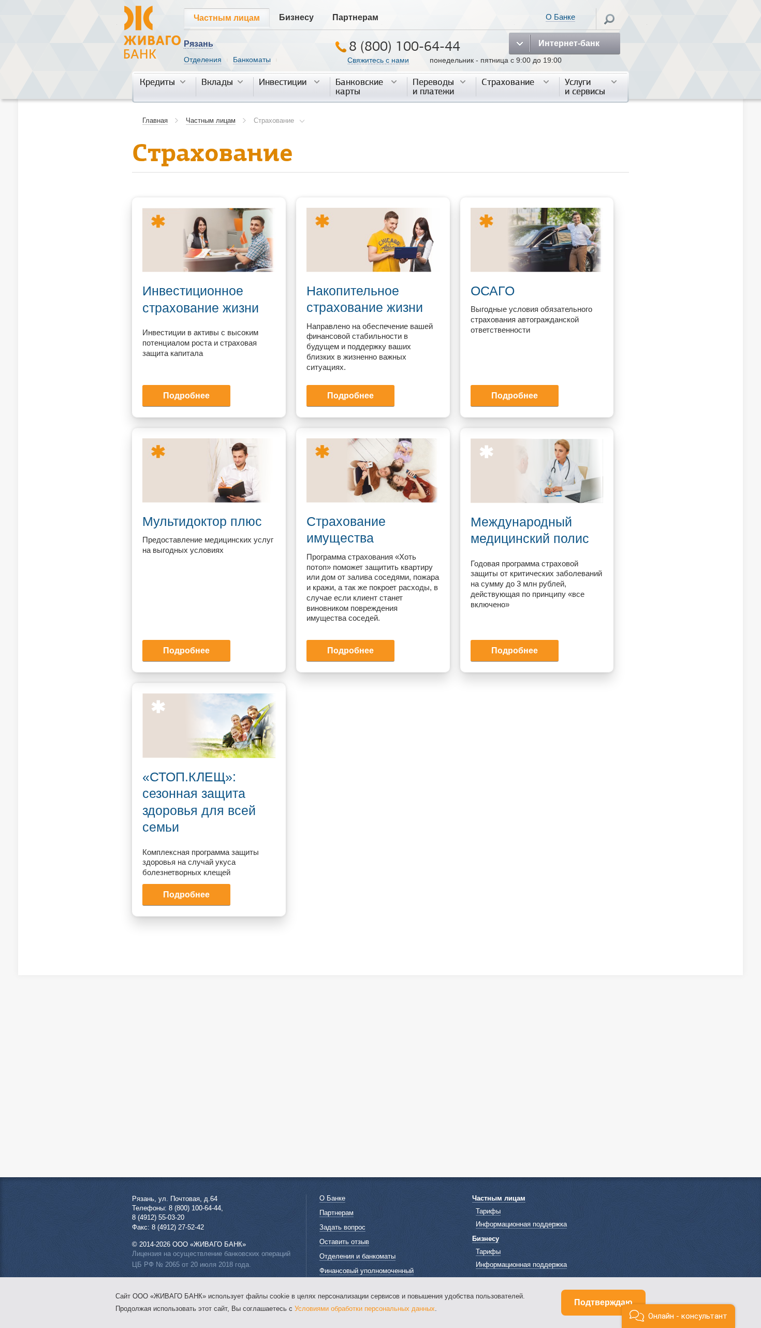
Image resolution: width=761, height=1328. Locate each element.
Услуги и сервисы (585, 86)
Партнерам (355, 17)
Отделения (203, 59)
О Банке (560, 16)
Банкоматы (252, 59)
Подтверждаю (603, 1302)
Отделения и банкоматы (357, 1256)
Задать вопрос (342, 1227)
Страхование (507, 82)
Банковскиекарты (359, 86)
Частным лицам (227, 17)
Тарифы (488, 1211)
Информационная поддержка (521, 1224)
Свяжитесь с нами (378, 60)
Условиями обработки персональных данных (365, 1308)
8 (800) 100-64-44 (404, 46)
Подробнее (186, 395)
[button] (678, 1316)
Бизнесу (296, 17)
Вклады (217, 82)
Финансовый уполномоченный (366, 1271)
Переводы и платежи (433, 86)
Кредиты (157, 82)
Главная (155, 120)
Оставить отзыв (344, 1242)
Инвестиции (282, 82)
